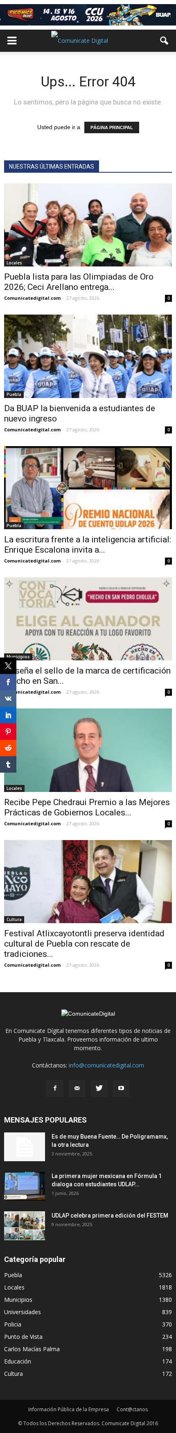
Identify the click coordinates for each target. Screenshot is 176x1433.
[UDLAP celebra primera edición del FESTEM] (24, 1225)
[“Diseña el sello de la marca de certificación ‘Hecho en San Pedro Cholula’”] (88, 618)
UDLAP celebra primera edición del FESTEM (110, 1215)
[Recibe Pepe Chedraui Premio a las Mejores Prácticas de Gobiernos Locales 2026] (88, 750)
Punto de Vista (23, 1336)
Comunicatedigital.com (32, 298)
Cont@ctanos (132, 1409)
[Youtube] (121, 1088)
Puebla (14, 394)
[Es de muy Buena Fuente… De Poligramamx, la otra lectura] (24, 1146)
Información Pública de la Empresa (68, 1409)
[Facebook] (55, 1088)
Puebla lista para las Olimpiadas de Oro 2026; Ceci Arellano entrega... (78, 282)
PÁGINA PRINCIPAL (111, 127)
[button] (164, 41)
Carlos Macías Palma (32, 1349)
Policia (12, 1324)
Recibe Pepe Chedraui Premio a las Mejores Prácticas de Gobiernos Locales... (87, 807)
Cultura (14, 919)
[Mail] (77, 1088)
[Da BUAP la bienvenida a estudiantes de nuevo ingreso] (88, 356)
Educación (17, 1361)
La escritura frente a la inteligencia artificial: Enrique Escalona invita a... (87, 545)
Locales (14, 263)
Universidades (22, 1312)
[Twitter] (99, 1088)
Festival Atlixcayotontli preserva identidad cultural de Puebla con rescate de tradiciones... (84, 943)
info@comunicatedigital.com (106, 1065)
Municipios (18, 657)
